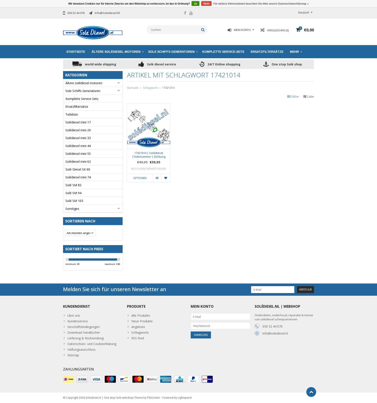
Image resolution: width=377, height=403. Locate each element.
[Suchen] (203, 29)
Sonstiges (72, 209)
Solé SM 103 (74, 201)
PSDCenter (153, 398)
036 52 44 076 (272, 326)
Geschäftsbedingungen (83, 327)
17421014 (168, 88)
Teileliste (71, 114)
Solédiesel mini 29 (78, 130)
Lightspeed (185, 398)
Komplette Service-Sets (223, 51)
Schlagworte (150, 88)
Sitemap (73, 355)
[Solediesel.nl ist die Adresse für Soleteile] (93, 32)
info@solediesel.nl (275, 333)
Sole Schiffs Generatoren (171, 51)
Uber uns (73, 315)
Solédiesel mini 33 (78, 138)
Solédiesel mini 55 (78, 154)
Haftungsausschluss (81, 349)
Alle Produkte (140, 315)
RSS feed (137, 338)
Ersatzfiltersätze (267, 51)
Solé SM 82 (73, 185)
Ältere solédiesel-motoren (116, 51)
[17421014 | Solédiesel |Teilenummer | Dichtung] (148, 106)
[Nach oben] (311, 392)
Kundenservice (77, 321)
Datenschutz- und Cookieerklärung (91, 344)
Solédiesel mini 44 (78, 146)
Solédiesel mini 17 (78, 122)
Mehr (294, 51)
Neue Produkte (142, 321)
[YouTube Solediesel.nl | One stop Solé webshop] (190, 13)
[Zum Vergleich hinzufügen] (157, 178)
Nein (206, 3)
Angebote (138, 327)
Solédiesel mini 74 (78, 177)
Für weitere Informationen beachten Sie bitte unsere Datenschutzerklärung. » (261, 3)
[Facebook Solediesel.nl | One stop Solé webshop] (185, 13)
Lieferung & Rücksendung (85, 338)
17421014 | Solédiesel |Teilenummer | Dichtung (148, 155)
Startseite (75, 51)
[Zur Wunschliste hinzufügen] (165, 178)
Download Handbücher (83, 332)
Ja (195, 3)
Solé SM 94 (73, 193)
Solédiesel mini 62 (78, 161)
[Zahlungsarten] (68, 379)
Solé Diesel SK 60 (77, 169)
